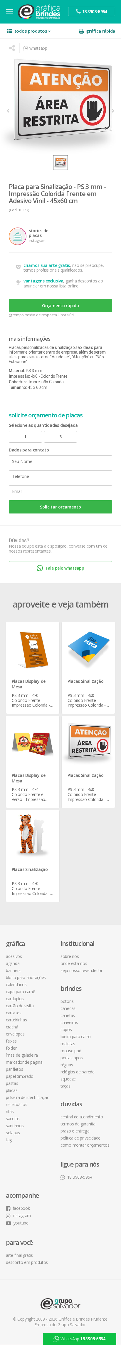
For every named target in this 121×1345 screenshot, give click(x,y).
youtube (21, 1223)
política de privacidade (80, 1138)
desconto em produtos (27, 1262)
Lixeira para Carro (75, 1036)
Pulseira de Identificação (28, 1097)
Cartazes (13, 1013)
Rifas (10, 1111)
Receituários (16, 1104)
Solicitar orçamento (60, 507)
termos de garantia (77, 1124)
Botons (66, 1001)
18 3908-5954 (79, 1177)
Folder (11, 1048)
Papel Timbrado (19, 1076)
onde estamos (73, 963)
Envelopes (15, 1034)
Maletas (67, 1043)
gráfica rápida (100, 31)
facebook (21, 1208)
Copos (66, 1029)
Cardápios (14, 998)
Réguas (66, 1065)
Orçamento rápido (60, 305)
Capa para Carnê (20, 991)
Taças (65, 1086)
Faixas (11, 1041)
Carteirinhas (16, 1020)
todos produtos (30, 31)
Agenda (12, 963)
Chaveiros (69, 1022)
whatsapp (38, 48)
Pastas (12, 1083)
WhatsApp (82, 1338)
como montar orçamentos (84, 1145)
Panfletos (14, 1069)
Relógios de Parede (77, 1072)
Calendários (16, 984)
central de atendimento (81, 1117)
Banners (13, 970)
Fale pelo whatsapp (65, 568)
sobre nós (69, 956)
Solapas (13, 1132)
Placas (11, 1090)
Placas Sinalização (86, 681)
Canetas (67, 1015)
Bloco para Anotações (26, 977)
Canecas (67, 1008)
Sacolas (13, 1118)
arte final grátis (19, 1255)
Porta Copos (71, 1057)
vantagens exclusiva (43, 281)
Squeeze (68, 1079)
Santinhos (14, 1125)
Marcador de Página (24, 1062)
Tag (9, 1139)
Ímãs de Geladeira (22, 1055)
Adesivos (14, 956)
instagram (22, 1215)
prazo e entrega (75, 1131)
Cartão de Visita (19, 1005)
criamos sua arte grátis (46, 265)
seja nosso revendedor (81, 970)
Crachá (12, 1027)
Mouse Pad (70, 1050)
